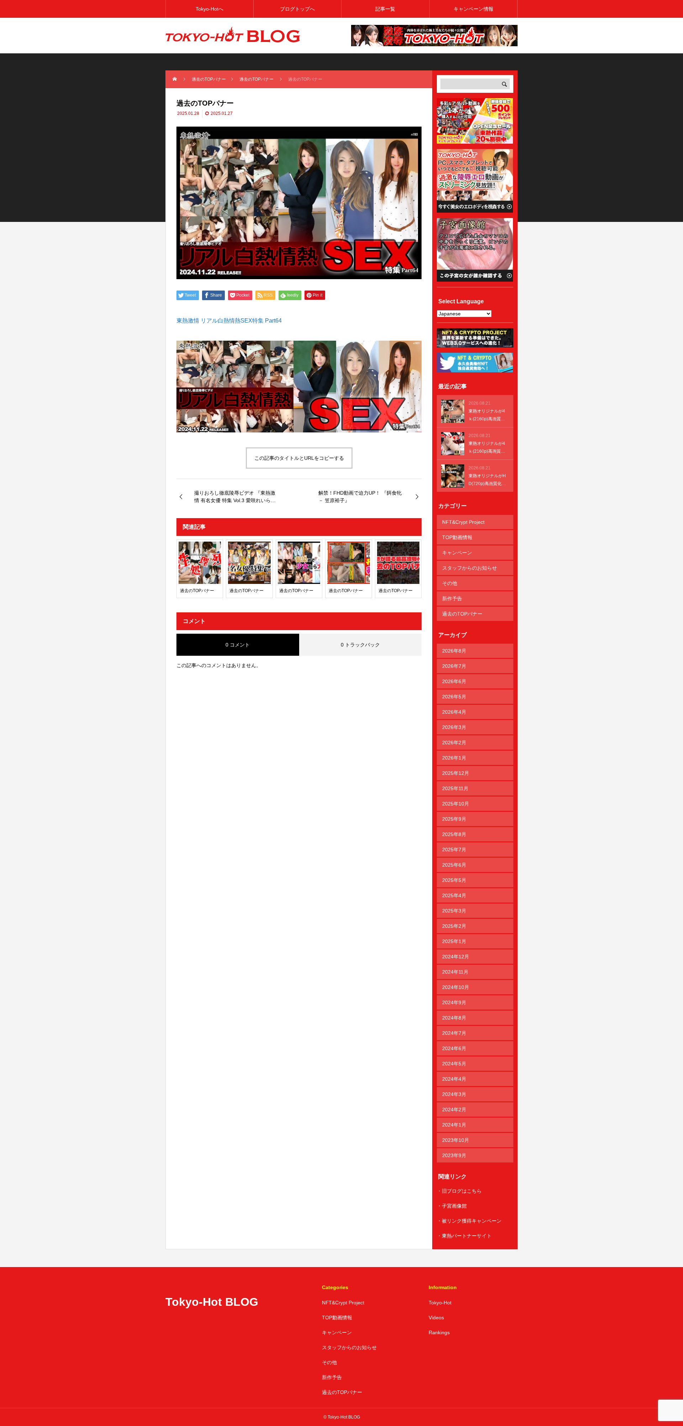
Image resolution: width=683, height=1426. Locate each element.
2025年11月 (455, 788)
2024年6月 (454, 1048)
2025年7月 (454, 849)
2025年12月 (455, 773)
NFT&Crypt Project (463, 522)
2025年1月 (454, 941)
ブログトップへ (297, 9)
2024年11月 (455, 972)
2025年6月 (454, 865)
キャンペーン (457, 552)
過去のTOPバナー (462, 614)
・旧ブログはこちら (459, 1191)
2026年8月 (454, 651)
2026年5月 (454, 696)
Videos (436, 1317)
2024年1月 (454, 1125)
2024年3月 (454, 1094)
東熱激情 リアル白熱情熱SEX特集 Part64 (229, 321)
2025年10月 (455, 804)
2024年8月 (454, 1018)
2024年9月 (454, 1002)
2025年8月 (454, 834)
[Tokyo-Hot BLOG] (233, 35)
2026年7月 (454, 666)
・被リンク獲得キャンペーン (469, 1221)
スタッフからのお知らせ (469, 568)
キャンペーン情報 (473, 9)
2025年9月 (454, 819)
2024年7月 (454, 1033)
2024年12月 (455, 956)
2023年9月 (454, 1155)
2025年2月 (454, 926)
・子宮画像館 (452, 1206)
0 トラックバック (360, 645)
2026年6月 (454, 681)
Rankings (439, 1332)
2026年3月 (454, 727)
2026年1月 (454, 758)
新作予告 (452, 598)
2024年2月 (454, 1109)
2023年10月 (455, 1140)
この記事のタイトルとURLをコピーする (299, 458)
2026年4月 (454, 712)
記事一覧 (385, 9)
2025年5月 (454, 880)
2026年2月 (454, 742)
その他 (449, 583)
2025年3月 (454, 911)
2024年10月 (455, 987)
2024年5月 (454, 1063)
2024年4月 (454, 1079)
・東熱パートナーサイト (464, 1236)
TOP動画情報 (457, 537)
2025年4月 (454, 895)
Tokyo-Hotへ (209, 9)
